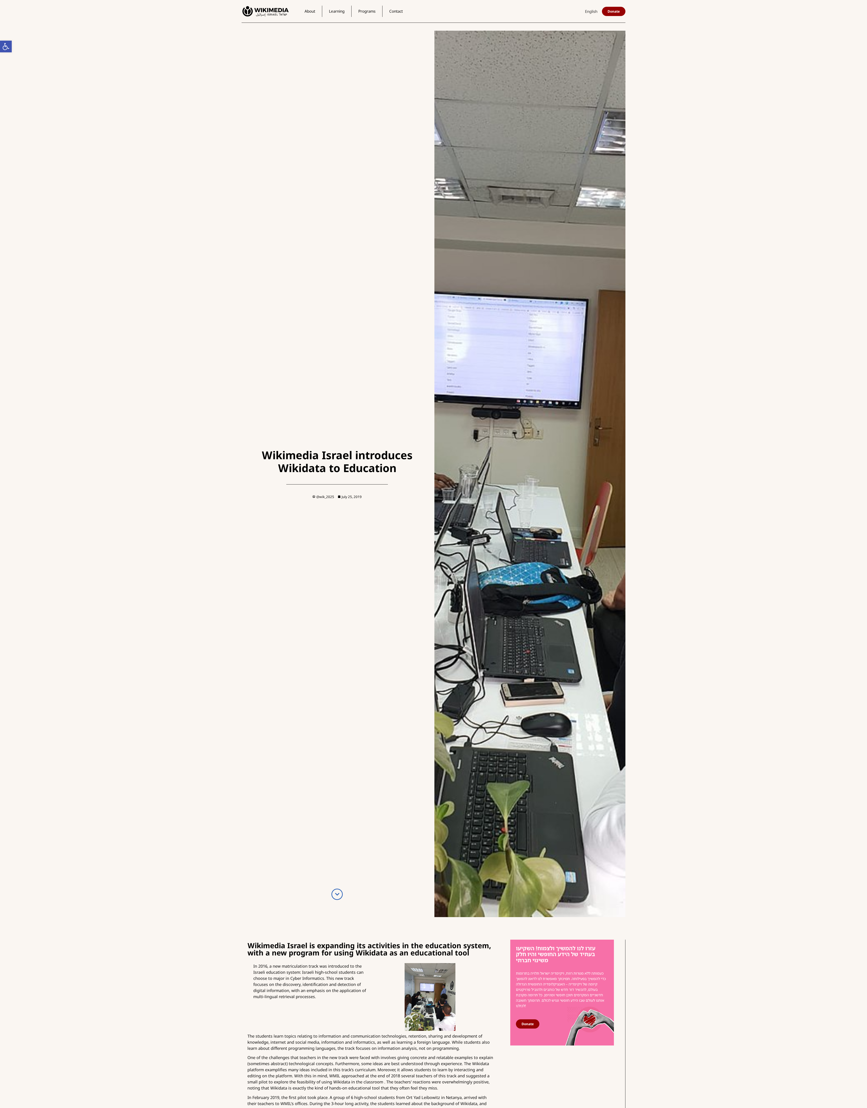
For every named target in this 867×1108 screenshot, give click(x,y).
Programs (366, 11)
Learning (337, 11)
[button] (6, 46)
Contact (396, 11)
